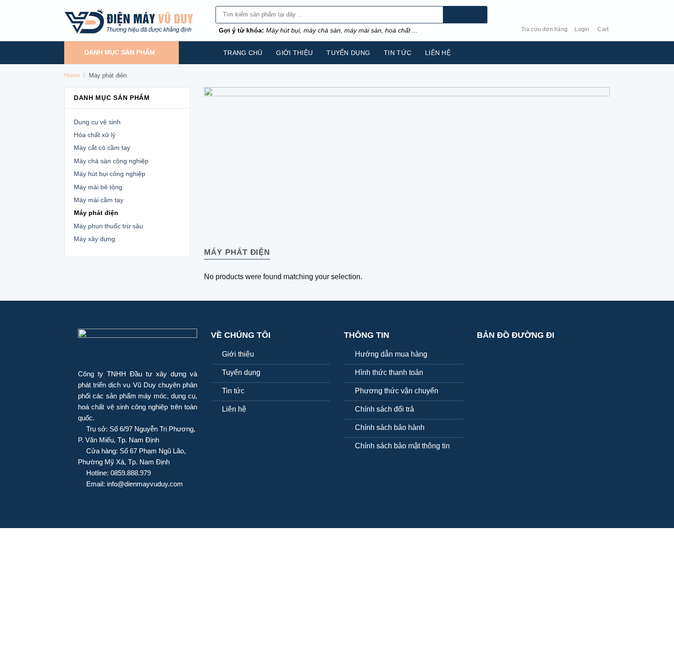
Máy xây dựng (94, 238)
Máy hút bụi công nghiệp (109, 173)
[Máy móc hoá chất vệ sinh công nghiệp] (133, 20)
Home (72, 75)
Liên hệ (438, 52)
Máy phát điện (96, 212)
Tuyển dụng (348, 52)
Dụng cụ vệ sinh (97, 122)
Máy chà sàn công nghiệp (111, 161)
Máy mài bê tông (98, 187)
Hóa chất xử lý (95, 134)
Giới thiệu (294, 52)
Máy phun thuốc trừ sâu (108, 226)
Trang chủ (243, 52)
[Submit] (465, 14)
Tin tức (397, 52)
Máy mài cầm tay (98, 200)
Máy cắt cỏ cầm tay (102, 147)
